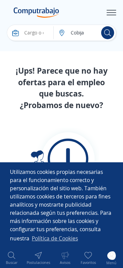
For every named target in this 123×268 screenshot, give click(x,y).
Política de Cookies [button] (55, 238)
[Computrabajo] (36, 13)
